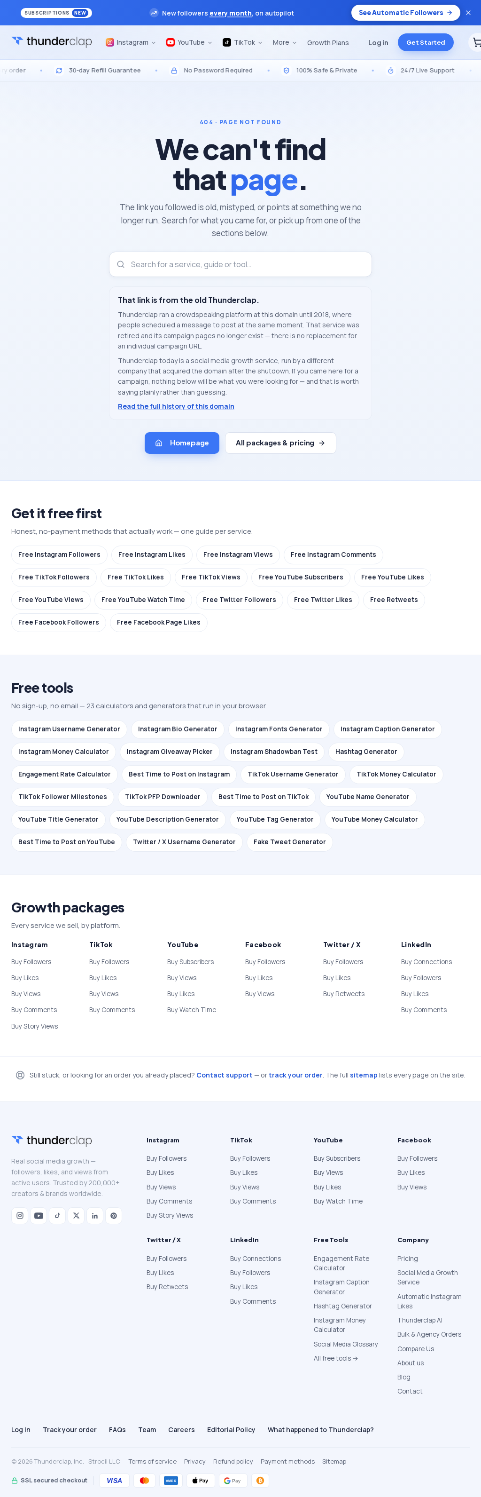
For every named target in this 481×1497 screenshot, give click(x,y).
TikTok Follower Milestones (62, 796)
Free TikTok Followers (54, 577)
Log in (378, 42)
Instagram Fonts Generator (279, 729)
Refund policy (233, 1461)
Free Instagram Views (238, 554)
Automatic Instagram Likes (429, 1301)
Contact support (224, 1074)
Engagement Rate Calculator (64, 774)
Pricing (407, 1258)
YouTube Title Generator (58, 819)
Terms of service (153, 1461)
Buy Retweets (344, 994)
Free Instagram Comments (333, 554)
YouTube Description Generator (167, 819)
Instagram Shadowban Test (274, 751)
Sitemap (334, 1461)
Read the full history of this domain (176, 406)
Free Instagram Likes (152, 554)
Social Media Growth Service (427, 1277)
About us (410, 1363)
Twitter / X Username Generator (184, 842)
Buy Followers (31, 962)
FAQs (117, 1429)
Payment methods (288, 1461)
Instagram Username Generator (69, 729)
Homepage (189, 442)
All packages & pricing (275, 442)
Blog (404, 1377)
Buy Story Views (34, 1026)
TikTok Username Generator (293, 774)
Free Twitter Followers (239, 599)
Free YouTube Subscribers (300, 577)
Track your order (70, 1429)
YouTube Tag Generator (275, 819)
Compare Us (415, 1349)
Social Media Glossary (346, 1344)
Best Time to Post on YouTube (66, 842)
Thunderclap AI (419, 1320)
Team (147, 1429)
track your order (296, 1074)
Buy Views (25, 994)
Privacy (195, 1461)
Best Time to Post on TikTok (263, 796)
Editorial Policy (231, 1429)
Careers (181, 1429)
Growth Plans (328, 42)
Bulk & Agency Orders (429, 1334)
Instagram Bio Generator (177, 729)
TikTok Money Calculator (396, 774)
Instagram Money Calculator (63, 751)
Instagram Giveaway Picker (170, 751)
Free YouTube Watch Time (143, 599)
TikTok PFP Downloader (163, 796)
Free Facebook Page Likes (159, 622)
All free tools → (336, 1358)
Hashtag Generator (366, 751)
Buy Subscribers (190, 962)
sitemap (364, 1074)
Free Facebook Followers (58, 622)
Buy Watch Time (191, 1010)
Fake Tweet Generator (290, 842)
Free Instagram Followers (59, 554)
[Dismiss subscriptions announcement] (468, 13)
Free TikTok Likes (136, 577)
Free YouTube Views (51, 599)
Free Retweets (394, 599)
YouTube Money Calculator (375, 819)
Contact (410, 1391)
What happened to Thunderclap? (321, 1429)
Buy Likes (25, 978)
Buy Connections (426, 962)
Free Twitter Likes (323, 599)
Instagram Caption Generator (388, 729)
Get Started (425, 42)
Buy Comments (34, 1010)
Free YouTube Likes (392, 577)
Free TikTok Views (211, 577)
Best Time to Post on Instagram (179, 774)
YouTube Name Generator (368, 796)
